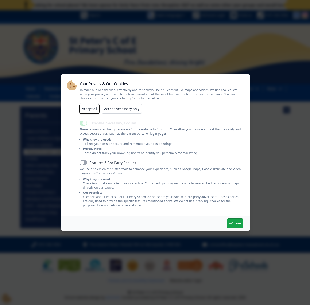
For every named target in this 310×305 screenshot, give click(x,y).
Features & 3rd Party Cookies (113, 162)
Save (237, 223)
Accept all (89, 108)
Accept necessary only (121, 108)
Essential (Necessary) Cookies (113, 123)
